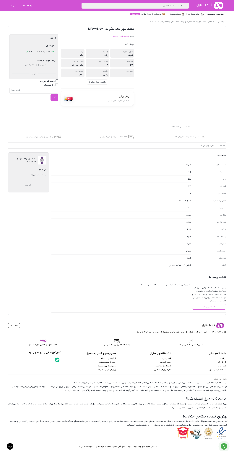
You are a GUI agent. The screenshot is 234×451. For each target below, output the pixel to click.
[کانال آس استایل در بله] (57, 359)
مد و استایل (212, 21)
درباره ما (223, 358)
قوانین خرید (166, 358)
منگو (81, 55)
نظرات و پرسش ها (207, 145)
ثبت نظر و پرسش (209, 307)
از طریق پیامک (50, 85)
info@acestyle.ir (195, 332)
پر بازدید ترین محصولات (106, 369)
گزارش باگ (221, 362)
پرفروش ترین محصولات (106, 365)
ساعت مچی (201, 21)
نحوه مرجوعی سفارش (162, 369)
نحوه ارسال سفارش (164, 365)
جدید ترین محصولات (107, 362)
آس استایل (222, 21)
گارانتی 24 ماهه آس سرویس (180, 265)
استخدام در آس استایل (217, 369)
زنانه (106, 55)
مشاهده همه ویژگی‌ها (97, 81)
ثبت (54, 97)
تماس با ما (222, 365)
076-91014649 (216, 332)
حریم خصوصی (165, 362)
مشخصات (221, 145)
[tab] (221, 145)
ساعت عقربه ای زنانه (188, 21)
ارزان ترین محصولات (108, 358)
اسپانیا (130, 55)
